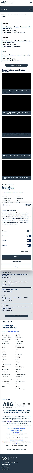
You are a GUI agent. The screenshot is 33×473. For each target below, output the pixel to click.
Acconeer (4, 196)
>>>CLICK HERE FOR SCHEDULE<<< (16, 449)
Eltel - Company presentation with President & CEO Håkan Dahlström (15, 298)
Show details (24, 251)
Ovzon (17, 359)
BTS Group (5, 305)
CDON (3, 352)
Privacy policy (5, 469)
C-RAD (4, 345)
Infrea (3, 386)
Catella (3, 347)
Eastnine (4, 359)
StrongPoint (19, 376)
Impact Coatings (6, 384)
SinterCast (18, 369)
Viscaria (17, 386)
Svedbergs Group (20, 381)
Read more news (16, 315)
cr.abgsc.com (10, 421)
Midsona (18, 345)
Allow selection (16, 261)
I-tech (17, 200)
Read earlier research (16, 65)
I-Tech (17, 339)
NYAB (17, 352)
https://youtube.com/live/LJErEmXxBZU (17, 438)
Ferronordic (5, 371)
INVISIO (17, 335)
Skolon (17, 371)
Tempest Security (20, 384)
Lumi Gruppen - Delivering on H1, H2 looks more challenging (16, 41)
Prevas (17, 364)
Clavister (4, 354)
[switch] (29, 236)
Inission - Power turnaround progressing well (16, 55)
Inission (6, 61)
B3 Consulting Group (7, 202)
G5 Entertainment (6, 374)
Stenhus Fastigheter (21, 374)
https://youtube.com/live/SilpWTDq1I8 (16, 446)
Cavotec (4, 349)
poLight (17, 362)
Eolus (3, 366)
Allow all (16, 256)
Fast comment (17, 46)
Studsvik (18, 379)
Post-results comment (19, 32)
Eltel (3, 296)
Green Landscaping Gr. (7, 379)
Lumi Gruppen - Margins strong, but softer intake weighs (17, 27)
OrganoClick (19, 354)
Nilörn (17, 349)
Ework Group (5, 369)
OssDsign (18, 357)
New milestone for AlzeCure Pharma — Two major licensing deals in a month (14, 282)
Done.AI (4, 357)
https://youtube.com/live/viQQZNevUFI (16, 434)
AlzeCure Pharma (6, 198)
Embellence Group (6, 364)
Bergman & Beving (6, 339)
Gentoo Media (5, 376)
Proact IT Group (20, 366)
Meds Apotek (19, 343)
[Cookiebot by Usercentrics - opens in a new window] (24, 205)
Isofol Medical (19, 198)
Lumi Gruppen (7, 32)
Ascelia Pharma (6, 200)
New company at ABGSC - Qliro (10, 289)
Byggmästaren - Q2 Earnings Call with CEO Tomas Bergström (14, 275)
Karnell (18, 202)
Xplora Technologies (21, 388)
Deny (16, 266)
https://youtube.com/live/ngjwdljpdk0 (20, 442)
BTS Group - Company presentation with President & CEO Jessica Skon (15, 308)
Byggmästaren (6, 272)
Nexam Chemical (20, 347)
